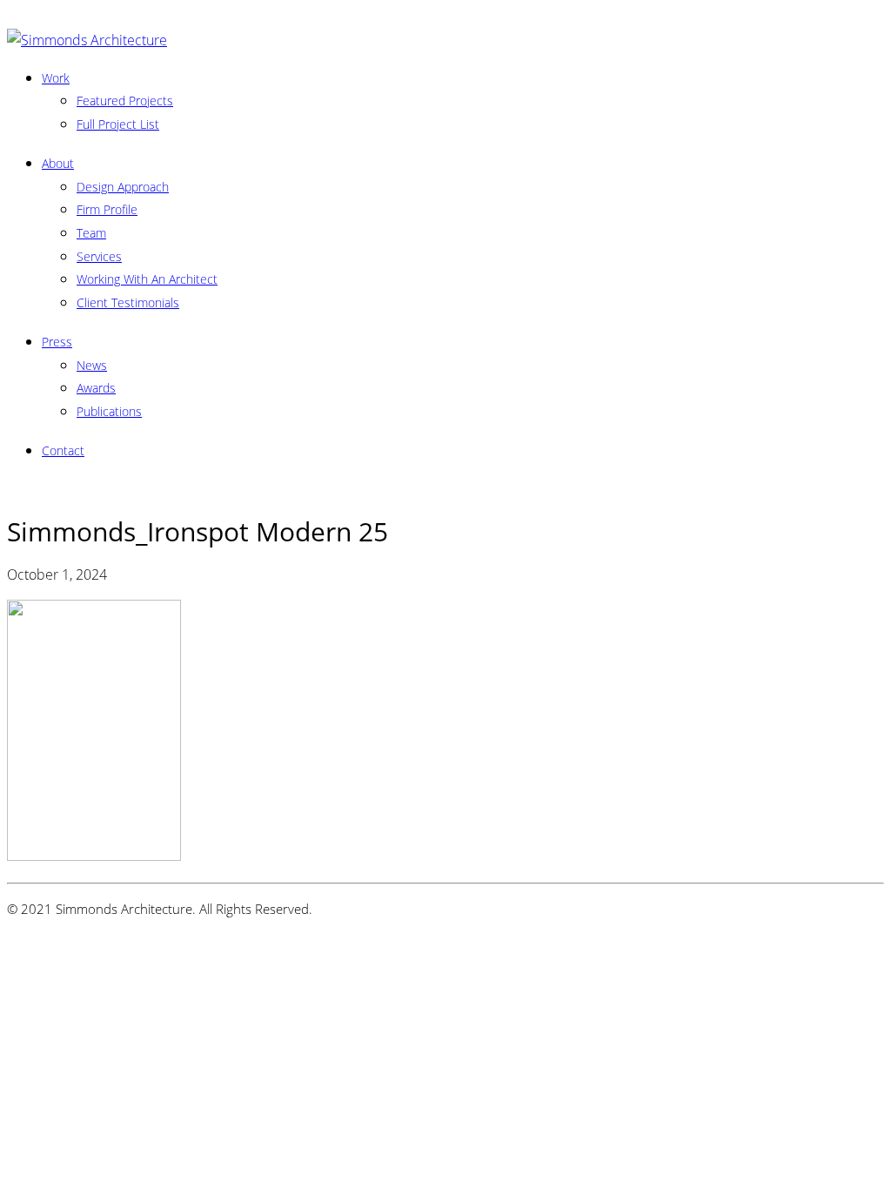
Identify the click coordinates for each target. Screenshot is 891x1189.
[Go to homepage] (87, 40)
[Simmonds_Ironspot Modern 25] (94, 855)
